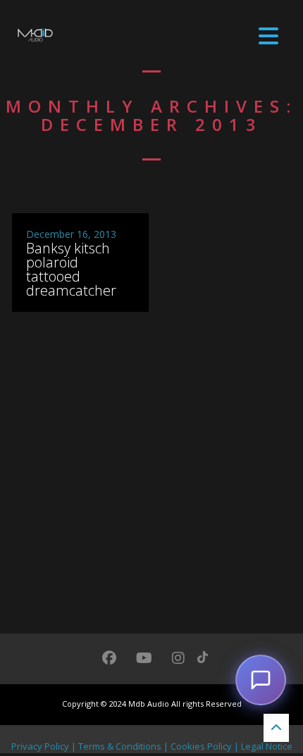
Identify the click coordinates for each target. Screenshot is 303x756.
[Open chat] (260, 680)
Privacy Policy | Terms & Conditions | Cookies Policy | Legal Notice (151, 746)
